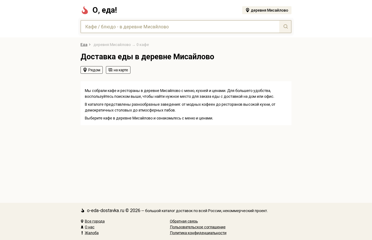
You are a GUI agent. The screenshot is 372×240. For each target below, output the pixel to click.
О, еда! (104, 10)
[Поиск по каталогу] (285, 27)
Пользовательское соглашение (198, 227)
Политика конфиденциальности (198, 233)
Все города (95, 221)
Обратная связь (184, 221)
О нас (90, 227)
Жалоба (92, 233)
